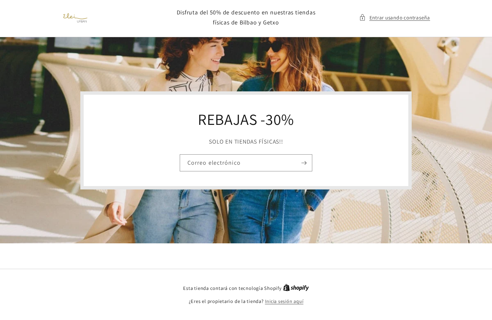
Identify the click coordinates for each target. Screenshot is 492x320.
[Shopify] (296, 288)
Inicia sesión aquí (284, 301)
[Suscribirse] (304, 162)
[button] (394, 17)
